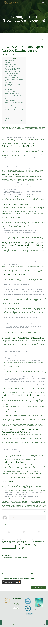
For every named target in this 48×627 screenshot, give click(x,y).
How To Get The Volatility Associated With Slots (13, 105)
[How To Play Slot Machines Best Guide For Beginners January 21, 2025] (1, 622)
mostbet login (22, 155)
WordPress (28, 624)
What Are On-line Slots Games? (10, 64)
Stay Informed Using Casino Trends (11, 107)
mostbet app (36, 211)
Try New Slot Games (8, 116)
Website (32, 573)
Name (3, 573)
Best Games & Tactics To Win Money (11, 100)
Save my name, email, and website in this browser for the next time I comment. (19, 578)
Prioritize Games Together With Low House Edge (13, 60)
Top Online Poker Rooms (9, 87)
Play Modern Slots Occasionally (10, 98)
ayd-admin (10, 39)
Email (18, 573)
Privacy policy (15, 601)
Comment (4, 559)
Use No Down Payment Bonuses (10, 114)
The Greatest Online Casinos (10, 91)
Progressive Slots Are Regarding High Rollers (13, 75)
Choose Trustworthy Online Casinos (11, 112)
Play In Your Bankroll (8, 62)
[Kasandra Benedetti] (11, 3)
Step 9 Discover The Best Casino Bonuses (12, 77)
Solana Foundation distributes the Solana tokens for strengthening (23, 542)
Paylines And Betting (8, 118)
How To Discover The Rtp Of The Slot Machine (13, 93)
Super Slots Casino (8, 89)
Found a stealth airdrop (38, 541)
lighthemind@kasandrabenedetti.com (20, 599)
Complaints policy (16, 604)
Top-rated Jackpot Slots (9, 82)
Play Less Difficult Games (9, 66)
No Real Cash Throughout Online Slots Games (13, 71)
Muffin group (11, 624)
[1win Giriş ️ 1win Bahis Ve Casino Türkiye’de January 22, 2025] (47, 622)
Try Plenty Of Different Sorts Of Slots (11, 73)
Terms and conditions (17, 603)
